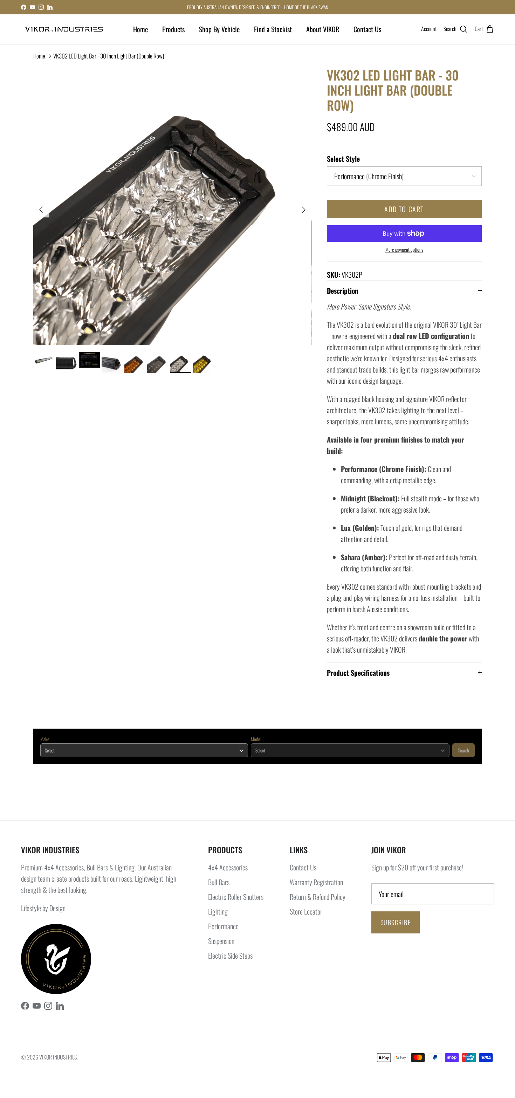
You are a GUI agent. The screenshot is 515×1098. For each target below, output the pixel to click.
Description (342, 290)
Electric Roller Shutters (235, 896)
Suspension (221, 941)
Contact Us (367, 29)
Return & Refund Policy (317, 896)
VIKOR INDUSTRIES (58, 1057)
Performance (223, 926)
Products (173, 29)
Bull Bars (218, 882)
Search (463, 750)
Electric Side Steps (230, 955)
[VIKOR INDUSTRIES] (64, 29)
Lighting (218, 911)
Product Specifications (358, 672)
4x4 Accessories (228, 867)
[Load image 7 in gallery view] (172, 206)
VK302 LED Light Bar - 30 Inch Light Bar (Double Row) (108, 55)
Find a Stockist (273, 29)
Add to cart (404, 209)
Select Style (343, 159)
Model (256, 739)
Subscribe (395, 922)
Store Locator (306, 911)
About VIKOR (322, 29)
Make (44, 739)
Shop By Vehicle (219, 29)
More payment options (404, 250)
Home (140, 29)
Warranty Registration (316, 882)
